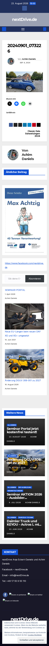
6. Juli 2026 (15, 502)
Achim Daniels (29, 59)
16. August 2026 (17, 468)
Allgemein (12, 425)
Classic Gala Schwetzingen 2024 (32, 133)
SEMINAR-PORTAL (15, 290)
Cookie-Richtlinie (35, 635)
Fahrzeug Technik (26, 517)
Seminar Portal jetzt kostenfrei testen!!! (23, 430)
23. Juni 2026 (16, 529)
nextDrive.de (24, 19)
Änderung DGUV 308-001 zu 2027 (23, 380)
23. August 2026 (18, 437)
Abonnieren (35, 278)
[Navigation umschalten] (23, 29)
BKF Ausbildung (25, 487)
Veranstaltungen (15, 491)
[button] (40, 29)
